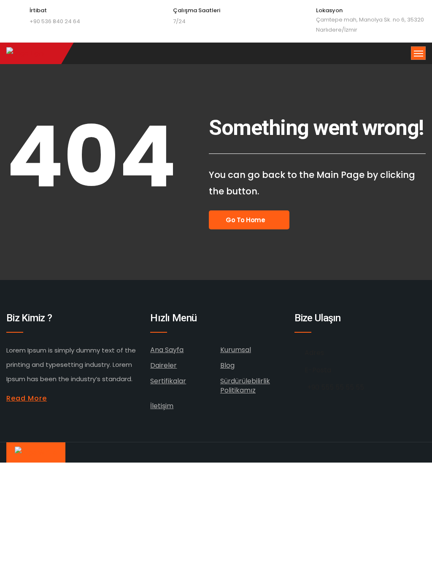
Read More (26, 398)
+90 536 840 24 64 (55, 21)
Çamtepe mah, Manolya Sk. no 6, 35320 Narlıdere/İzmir (370, 25)
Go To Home (245, 219)
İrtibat (38, 10)
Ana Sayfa (167, 350)
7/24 (179, 21)
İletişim (161, 406)
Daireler (163, 365)
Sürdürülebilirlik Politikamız (245, 385)
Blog (227, 365)
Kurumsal (235, 350)
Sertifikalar (168, 381)
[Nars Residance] (26, 53)
